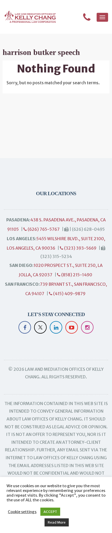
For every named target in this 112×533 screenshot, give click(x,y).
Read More (57, 522)
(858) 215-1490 (76, 274)
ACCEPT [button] (50, 511)
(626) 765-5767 (43, 229)
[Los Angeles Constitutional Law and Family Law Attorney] (28, 17)
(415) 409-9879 (68, 293)
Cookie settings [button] (22, 511)
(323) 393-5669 (79, 248)
